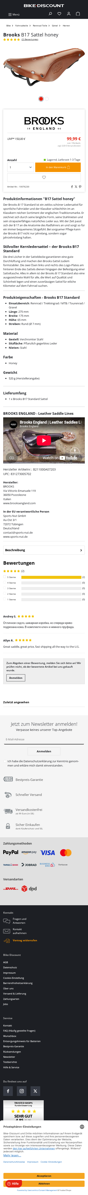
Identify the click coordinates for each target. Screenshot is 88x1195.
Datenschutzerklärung (37, 761)
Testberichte (10, 1062)
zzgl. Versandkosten (69, 145)
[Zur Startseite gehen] (44, 5)
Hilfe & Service (11, 1067)
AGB (5, 962)
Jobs (5, 1004)
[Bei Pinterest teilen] (79, 187)
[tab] (44, 550)
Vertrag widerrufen (25, 940)
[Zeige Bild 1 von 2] (41, 99)
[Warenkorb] (78, 14)
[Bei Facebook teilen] (71, 187)
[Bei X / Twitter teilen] (75, 187)
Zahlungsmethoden (17, 843)
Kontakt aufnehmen (19, 931)
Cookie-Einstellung (13, 977)
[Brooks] (44, 123)
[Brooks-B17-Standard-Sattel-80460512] (44, 68)
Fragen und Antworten (19, 921)
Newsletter (9, 1056)
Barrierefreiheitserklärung (17, 983)
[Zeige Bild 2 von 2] (47, 99)
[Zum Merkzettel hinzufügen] (44, 177)
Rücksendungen (12, 1051)
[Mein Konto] (68, 14)
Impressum (9, 972)
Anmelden (15, 677)
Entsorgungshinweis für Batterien (22, 1041)
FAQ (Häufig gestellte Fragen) (19, 1030)
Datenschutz (10, 967)
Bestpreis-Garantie (13, 1046)
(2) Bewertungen (30, 39)
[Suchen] (50, 14)
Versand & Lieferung (14, 993)
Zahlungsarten (11, 998)
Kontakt (7, 1025)
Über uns (8, 988)
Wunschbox (9, 1036)
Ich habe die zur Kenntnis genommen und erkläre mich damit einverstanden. (43, 763)
